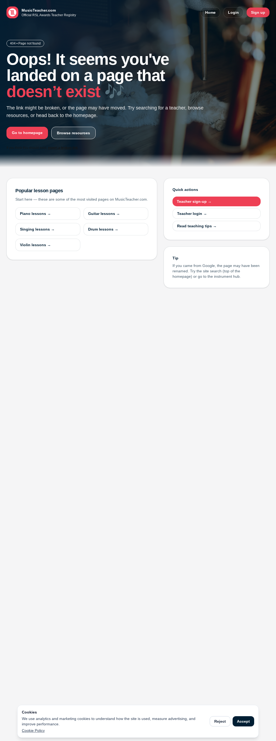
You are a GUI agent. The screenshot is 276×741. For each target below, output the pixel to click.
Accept (243, 721)
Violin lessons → (35, 245)
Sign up (258, 12)
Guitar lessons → (104, 213)
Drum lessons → (103, 229)
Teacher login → (192, 213)
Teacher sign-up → (194, 201)
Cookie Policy (33, 730)
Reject (220, 721)
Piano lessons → (35, 213)
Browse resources (73, 133)
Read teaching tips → (197, 226)
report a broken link (63, 148)
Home (210, 12)
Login (233, 12)
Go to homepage (27, 133)
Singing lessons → (37, 229)
